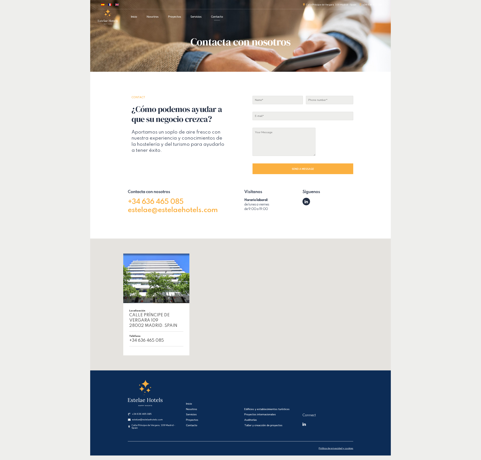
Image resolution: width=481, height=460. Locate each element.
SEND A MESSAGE (303, 169)
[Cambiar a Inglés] (117, 4)
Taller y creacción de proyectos (263, 425)
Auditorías (250, 420)
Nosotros (153, 17)
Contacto (217, 17)
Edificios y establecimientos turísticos (267, 409)
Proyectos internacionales (260, 414)
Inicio (134, 17)
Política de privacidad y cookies (336, 448)
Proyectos (174, 17)
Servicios (196, 17)
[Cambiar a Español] (102, 4)
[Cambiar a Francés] (109, 4)
